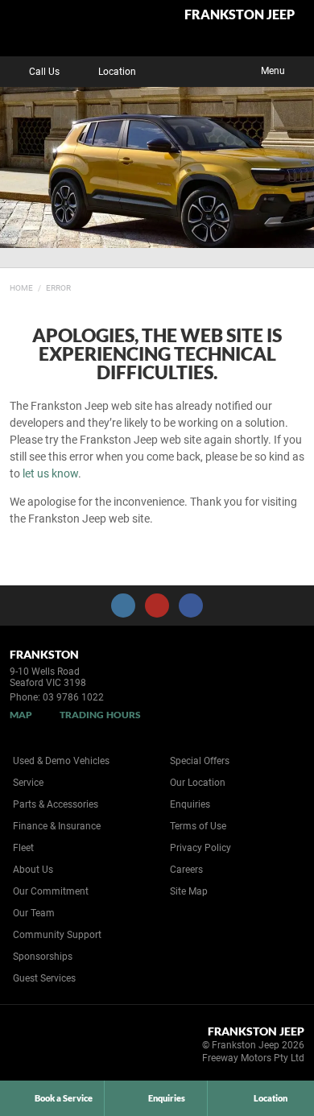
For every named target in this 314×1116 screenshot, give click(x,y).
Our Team (34, 913)
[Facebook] (6, 285)
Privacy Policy (200, 848)
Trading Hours (100, 715)
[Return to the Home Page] (39, 1047)
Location (117, 71)
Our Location (197, 782)
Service (28, 782)
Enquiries (190, 804)
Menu (273, 70)
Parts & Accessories (55, 804)
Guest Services (44, 978)
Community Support (57, 934)
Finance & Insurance (57, 826)
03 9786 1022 (73, 697)
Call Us (44, 71)
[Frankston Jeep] (52, 28)
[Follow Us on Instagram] (123, 605)
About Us (33, 869)
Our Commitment (51, 891)
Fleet (23, 848)
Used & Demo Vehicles (61, 761)
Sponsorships (42, 956)
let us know (50, 473)
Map (21, 715)
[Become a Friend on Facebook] (191, 605)
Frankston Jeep (239, 15)
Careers (186, 869)
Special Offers (199, 761)
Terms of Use (198, 826)
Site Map (189, 891)
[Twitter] (21, 285)
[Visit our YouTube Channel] (157, 605)
